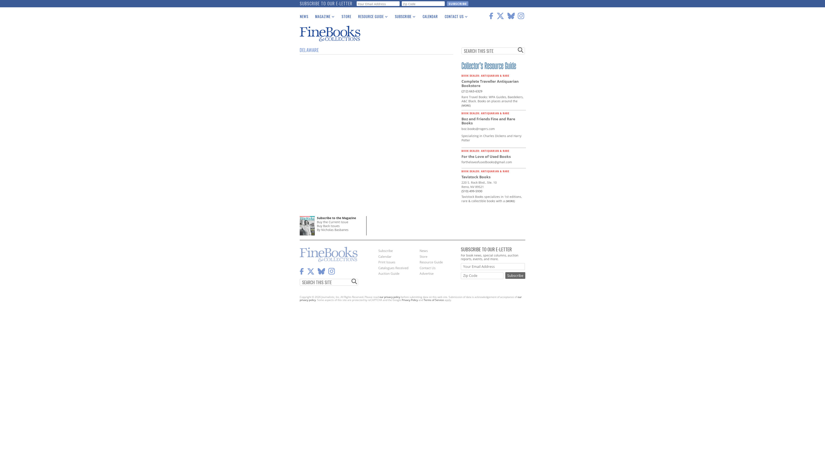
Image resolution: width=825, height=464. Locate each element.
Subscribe (401, 17)
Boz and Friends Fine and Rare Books (488, 121)
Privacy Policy (410, 300)
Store (346, 16)
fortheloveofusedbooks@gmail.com (486, 162)
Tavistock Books (475, 176)
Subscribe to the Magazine (336, 218)
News (304, 16)
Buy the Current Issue (332, 222)
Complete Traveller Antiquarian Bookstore (490, 83)
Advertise (427, 273)
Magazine (321, 17)
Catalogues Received (393, 268)
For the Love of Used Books (486, 156)
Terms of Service (434, 300)
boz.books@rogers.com (478, 129)
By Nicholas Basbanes (332, 230)
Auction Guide (388, 273)
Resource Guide (369, 17)
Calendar (430, 16)
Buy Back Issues (328, 226)
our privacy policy (389, 297)
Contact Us (452, 17)
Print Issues (386, 262)
